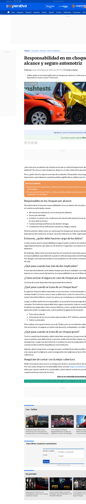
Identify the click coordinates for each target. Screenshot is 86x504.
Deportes (28, 12)
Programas (76, 12)
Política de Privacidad (63, 465)
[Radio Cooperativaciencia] (63, 6)
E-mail (45, 455)
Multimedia (67, 12)
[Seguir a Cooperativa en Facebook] (15, 1)
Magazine (20, 12)
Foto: (27, 84)
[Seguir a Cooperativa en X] (17, 1)
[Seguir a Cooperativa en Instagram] (20, 1)
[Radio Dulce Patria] (50, 6)
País (13, 12)
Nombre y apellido (48, 451)
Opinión (51, 12)
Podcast (58, 12)
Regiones (37, 12)
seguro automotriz (77, 366)
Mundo (44, 12)
